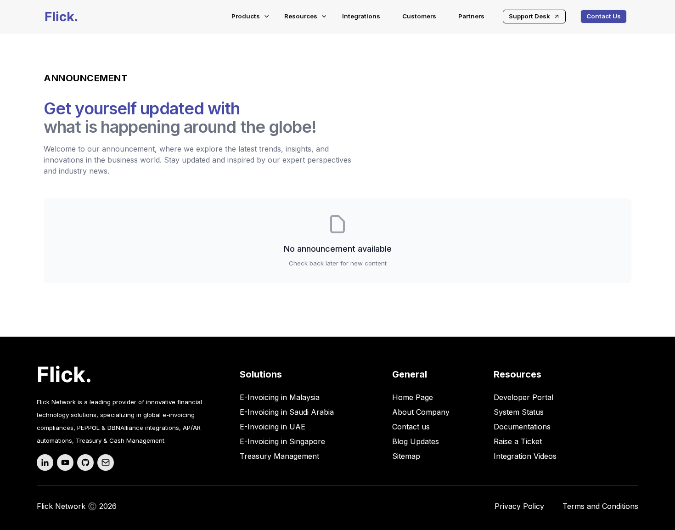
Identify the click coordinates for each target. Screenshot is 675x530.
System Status (519, 412)
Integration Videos (525, 456)
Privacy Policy (519, 506)
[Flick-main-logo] (61, 16)
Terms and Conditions (600, 506)
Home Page (412, 397)
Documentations (522, 426)
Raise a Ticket (518, 441)
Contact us (411, 426)
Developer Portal (523, 397)
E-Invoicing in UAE (272, 426)
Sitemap (406, 456)
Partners (471, 16)
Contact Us (603, 16)
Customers (419, 16)
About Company (421, 412)
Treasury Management (279, 456)
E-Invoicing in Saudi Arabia (287, 412)
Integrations (361, 16)
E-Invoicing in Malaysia (280, 397)
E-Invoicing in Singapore (282, 441)
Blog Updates (415, 441)
